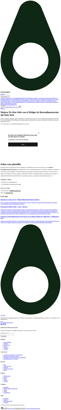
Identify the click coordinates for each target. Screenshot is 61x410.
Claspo (5, 390)
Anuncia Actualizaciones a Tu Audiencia (13, 354)
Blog (12, 104)
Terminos (6, 399)
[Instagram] (5, 324)
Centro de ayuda (7, 366)
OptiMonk (6, 387)
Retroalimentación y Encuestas (11, 359)
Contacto (7, 107)
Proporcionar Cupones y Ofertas (11, 356)
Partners (5, 380)
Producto (3, 94)
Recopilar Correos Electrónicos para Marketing (15, 357)
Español (5, 408)
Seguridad (6, 402)
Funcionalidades (7, 342)
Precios (15, 104)
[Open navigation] (19, 107)
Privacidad (6, 398)
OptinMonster (7, 392)
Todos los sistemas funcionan (33, 408)
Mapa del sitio (10, 408)
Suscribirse (3, 336)
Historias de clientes (8, 368)
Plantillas (3, 104)
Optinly (5, 391)
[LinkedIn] (1, 324)
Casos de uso (4, 96)
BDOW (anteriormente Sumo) (11, 388)
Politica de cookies (8, 401)
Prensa (5, 378)
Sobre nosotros (7, 376)
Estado (5, 370)
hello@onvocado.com (15, 190)
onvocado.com (9, 192)
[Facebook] (3, 324)
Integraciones (8, 104)
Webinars (6, 367)
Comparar (6, 347)
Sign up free (15, 107)
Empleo (5, 377)
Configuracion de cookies (20, 408)
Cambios (6, 349)
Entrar (10, 107)
